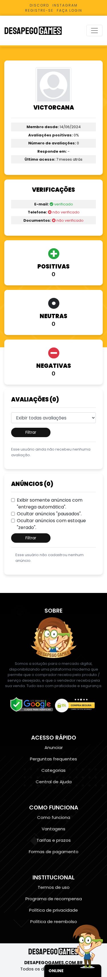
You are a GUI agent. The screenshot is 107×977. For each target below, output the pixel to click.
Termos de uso (54, 887)
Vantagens (53, 829)
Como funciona (53, 817)
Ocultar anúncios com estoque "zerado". (51, 524)
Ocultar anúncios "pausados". (49, 513)
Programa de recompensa (53, 899)
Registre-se (39, 10)
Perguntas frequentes (53, 759)
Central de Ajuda (54, 782)
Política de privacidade (53, 910)
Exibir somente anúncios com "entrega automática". (49, 503)
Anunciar (54, 747)
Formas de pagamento (53, 852)
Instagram (65, 5)
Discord (39, 5)
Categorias (53, 770)
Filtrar (30, 432)
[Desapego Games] (37, 31)
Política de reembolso (53, 921)
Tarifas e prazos (54, 840)
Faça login (69, 10)
